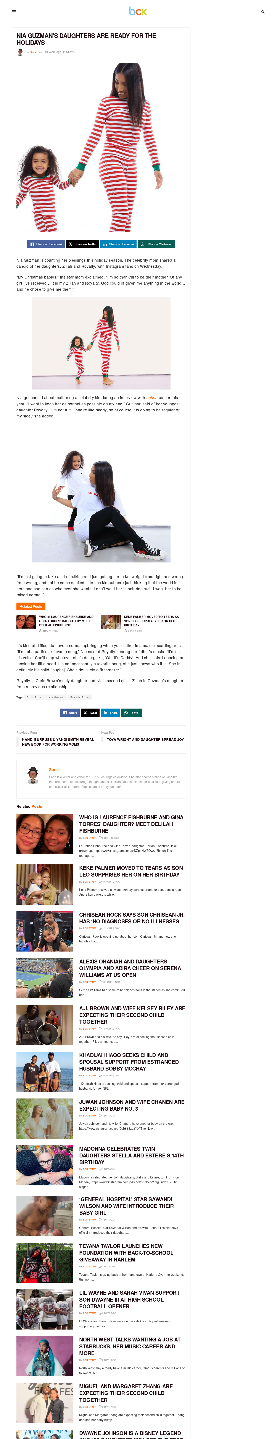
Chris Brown (35, 697)
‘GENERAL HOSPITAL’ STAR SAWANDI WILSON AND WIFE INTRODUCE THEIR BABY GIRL (126, 1205)
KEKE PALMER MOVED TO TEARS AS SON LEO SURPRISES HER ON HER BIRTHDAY (131, 871)
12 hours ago (110, 928)
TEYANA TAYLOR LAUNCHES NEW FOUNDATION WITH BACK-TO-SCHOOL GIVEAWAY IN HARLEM (126, 1252)
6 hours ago (110, 837)
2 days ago (108, 1266)
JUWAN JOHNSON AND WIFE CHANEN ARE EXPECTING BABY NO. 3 (131, 1105)
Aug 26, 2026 (50, 631)
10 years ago (53, 52)
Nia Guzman (56, 697)
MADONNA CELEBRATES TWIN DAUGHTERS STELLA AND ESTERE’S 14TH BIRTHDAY (131, 1155)
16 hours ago (110, 1075)
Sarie (33, 52)
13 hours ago (110, 982)
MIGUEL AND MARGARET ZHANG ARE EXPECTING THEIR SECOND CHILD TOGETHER (126, 1392)
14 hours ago (110, 1028)
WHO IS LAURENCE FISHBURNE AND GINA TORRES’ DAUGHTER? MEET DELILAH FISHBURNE (131, 823)
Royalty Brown (80, 697)
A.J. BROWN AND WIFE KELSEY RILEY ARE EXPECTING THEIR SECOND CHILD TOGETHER (132, 1014)
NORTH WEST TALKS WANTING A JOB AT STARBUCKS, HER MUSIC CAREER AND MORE (129, 1346)
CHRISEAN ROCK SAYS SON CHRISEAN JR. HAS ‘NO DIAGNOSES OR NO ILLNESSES (132, 918)
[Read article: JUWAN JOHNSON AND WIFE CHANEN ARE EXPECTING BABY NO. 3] (44, 1118)
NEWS (70, 52)
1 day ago (108, 1115)
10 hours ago (110, 881)
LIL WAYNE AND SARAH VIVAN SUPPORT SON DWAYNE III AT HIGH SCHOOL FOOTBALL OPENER (129, 1299)
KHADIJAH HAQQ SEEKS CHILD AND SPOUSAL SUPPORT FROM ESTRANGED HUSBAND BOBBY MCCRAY (129, 1061)
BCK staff (89, 837)
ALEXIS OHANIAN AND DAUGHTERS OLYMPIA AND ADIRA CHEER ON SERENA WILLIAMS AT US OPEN (130, 968)
